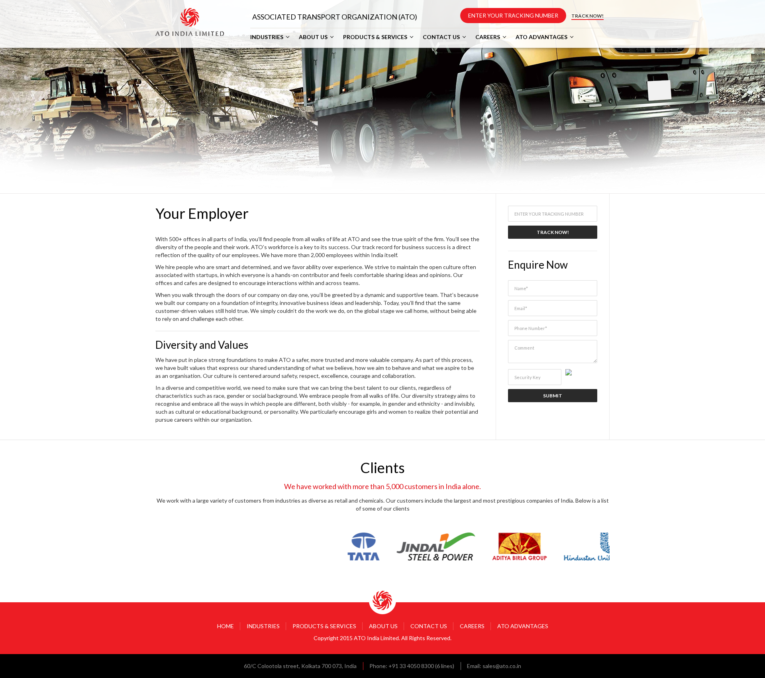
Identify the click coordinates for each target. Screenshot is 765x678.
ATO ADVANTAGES (541, 37)
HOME (225, 626)
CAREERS (487, 37)
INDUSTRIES (266, 37)
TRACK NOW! (587, 16)
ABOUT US (313, 37)
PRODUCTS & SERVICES (375, 37)
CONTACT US (441, 37)
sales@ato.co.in (502, 665)
